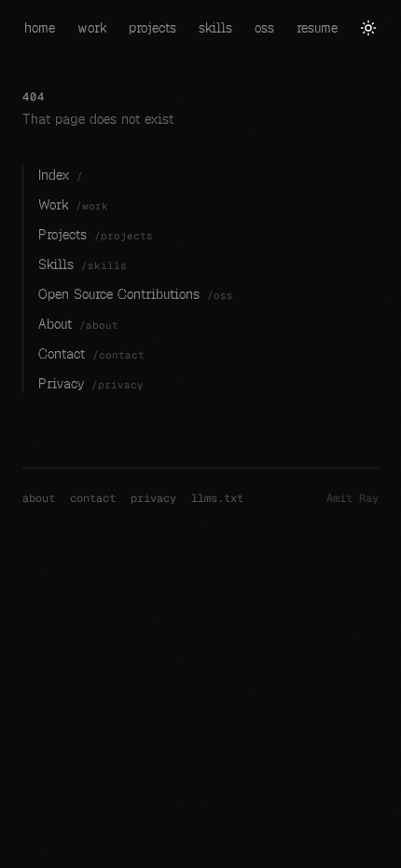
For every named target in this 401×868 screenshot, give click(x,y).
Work (73, 205)
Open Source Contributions (135, 294)
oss (264, 28)
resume (317, 28)
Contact (91, 354)
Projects (95, 234)
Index (60, 175)
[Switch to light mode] (368, 28)
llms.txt (217, 498)
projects (152, 28)
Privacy (91, 383)
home (39, 28)
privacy (153, 498)
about (38, 498)
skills (215, 28)
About (78, 324)
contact (93, 498)
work (91, 28)
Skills (82, 264)
